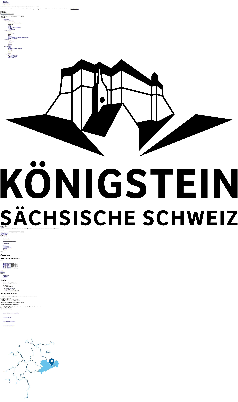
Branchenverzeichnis (12, 57)
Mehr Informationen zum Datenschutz (7, 229)
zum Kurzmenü (6, 3)
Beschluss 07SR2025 (7, 268)
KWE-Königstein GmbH (13, 55)
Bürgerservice (8, 30)
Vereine (9, 47)
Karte (9, 35)
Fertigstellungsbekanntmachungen (14, 27)
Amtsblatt (10, 31)
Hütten (9, 43)
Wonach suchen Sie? (4, 16)
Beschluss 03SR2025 (7, 265)
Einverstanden (3, 12)
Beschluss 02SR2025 (7, 264)
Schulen (9, 51)
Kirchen (9, 53)
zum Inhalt (5, 1)
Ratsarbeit (10, 28)
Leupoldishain (11, 40)
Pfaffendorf (10, 41)
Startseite (5, 245)
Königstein (12, 29)
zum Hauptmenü (6, 2)
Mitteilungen (10, 24)
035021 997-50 (10, 288)
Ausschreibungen (11, 32)
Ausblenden (3, 11)
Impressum (5, 277)
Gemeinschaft (8, 46)
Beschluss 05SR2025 (7, 266)
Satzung (9, 26)
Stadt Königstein (6, 19)
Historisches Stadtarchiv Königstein (15, 48)
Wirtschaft (7, 54)
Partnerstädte (10, 50)
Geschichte (10, 49)
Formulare (10, 36)
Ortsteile (7, 39)
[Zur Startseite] (119, 225)
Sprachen (2, 227)
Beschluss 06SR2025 (7, 267)
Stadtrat (9, 25)
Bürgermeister (10, 21)
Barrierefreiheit (6, 275)
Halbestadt (10, 44)
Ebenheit (9, 45)
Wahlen (9, 34)
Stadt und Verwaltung (9, 20)
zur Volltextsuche (6, 4)
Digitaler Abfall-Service (12, 38)
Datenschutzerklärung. (75, 9)
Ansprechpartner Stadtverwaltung (14, 22)
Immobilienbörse (13, 56)
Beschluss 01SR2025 (7, 263)
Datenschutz (5, 276)
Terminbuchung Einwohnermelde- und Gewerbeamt (18, 37)
